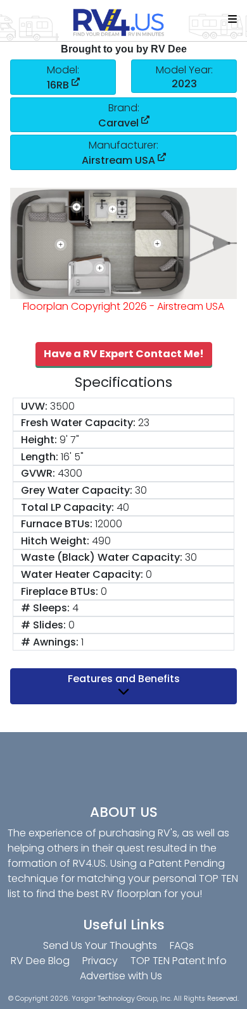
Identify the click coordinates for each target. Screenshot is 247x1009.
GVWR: (38, 473)
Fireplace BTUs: (59, 591)
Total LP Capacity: (67, 507)
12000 (108, 524)
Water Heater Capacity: (82, 574)
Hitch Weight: (55, 541)
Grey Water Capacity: (76, 490)
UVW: (34, 406)
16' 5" (72, 456)
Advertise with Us (121, 976)
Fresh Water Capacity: (78, 422)
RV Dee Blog (40, 960)
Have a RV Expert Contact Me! (124, 353)
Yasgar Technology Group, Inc (121, 998)
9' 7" (69, 439)
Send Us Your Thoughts (100, 945)
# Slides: (43, 625)
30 (141, 490)
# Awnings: (50, 642)
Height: (39, 439)
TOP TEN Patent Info (178, 960)
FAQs (182, 945)
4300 (70, 473)
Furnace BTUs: (56, 524)
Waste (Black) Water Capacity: (101, 557)
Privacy (100, 960)
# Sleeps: (45, 608)
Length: (39, 456)
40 (123, 507)
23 (143, 422)
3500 (62, 406)
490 (101, 541)
